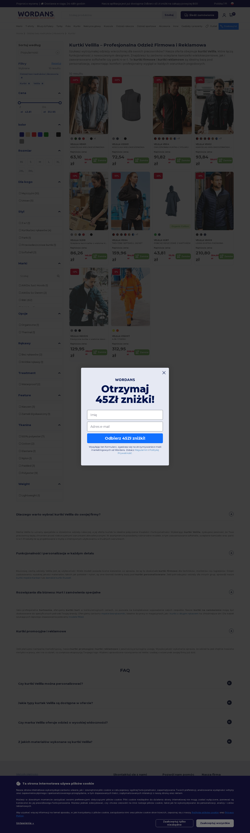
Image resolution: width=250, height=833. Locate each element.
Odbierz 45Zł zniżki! (125, 438)
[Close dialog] (164, 372)
